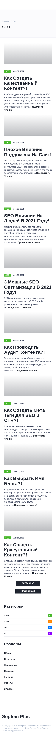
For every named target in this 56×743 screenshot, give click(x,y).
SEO (7, 71)
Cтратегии (9, 659)
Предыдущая (28, 591)
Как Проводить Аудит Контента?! (24, 349)
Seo (14, 21)
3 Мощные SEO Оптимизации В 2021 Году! (28, 287)
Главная (5, 21)
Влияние (9, 689)
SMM (27, 621)
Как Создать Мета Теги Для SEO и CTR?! (24, 415)
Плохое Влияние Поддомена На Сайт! (28, 152)
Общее (7, 653)
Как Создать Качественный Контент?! (21, 83)
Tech (27, 627)
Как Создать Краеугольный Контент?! (21, 549)
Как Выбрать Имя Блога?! (24, 481)
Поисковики (10, 665)
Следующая (28, 583)
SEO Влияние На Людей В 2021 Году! (26, 218)
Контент (8, 677)
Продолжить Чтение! (29, 242)
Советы (8, 683)
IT (27, 633)
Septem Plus (35, 728)
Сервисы (9, 671)
